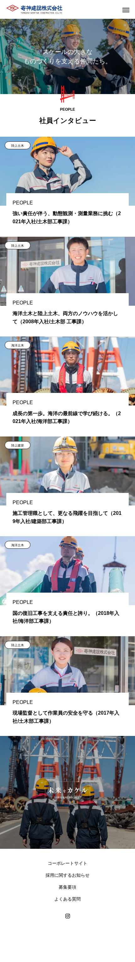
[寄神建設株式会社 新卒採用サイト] (34, 9)
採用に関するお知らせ (67, 875)
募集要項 (67, 887)
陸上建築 (17, 445)
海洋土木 (17, 345)
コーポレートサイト (67, 863)
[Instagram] (67, 916)
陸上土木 (17, 145)
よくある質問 (67, 898)
